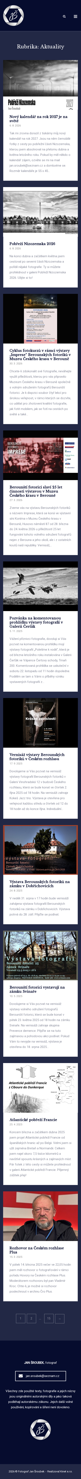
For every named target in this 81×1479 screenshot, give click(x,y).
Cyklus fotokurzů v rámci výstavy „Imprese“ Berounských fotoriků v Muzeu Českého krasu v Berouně (40, 354)
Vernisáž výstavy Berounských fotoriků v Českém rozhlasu (37, 757)
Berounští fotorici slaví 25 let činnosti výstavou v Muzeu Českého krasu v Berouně (36, 491)
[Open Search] (64, 16)
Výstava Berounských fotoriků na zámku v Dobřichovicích (40, 884)
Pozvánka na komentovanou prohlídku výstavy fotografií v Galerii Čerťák (36, 622)
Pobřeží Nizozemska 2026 (32, 244)
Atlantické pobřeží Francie (33, 1120)
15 (48, 1318)
